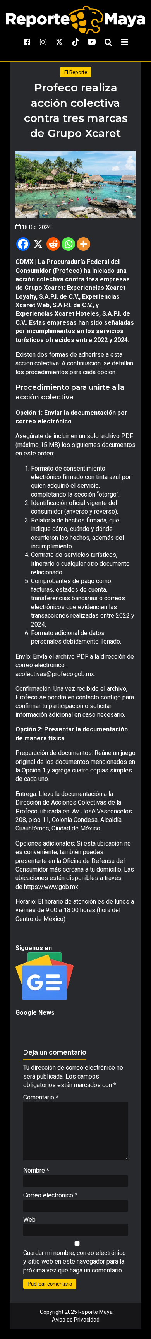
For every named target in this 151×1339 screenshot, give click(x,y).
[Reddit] (53, 244)
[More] (83, 244)
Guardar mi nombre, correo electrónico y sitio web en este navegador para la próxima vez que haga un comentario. (74, 1261)
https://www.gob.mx (51, 886)
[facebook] (26, 41)
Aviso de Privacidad (76, 1320)
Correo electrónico (50, 1195)
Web (29, 1219)
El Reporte (75, 72)
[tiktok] (75, 41)
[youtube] (91, 41)
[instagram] (43, 41)
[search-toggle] (108, 41)
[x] (59, 41)
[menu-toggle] (124, 41)
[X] (38, 244)
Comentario (40, 1097)
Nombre (36, 1170)
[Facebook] (23, 244)
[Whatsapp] (68, 244)
